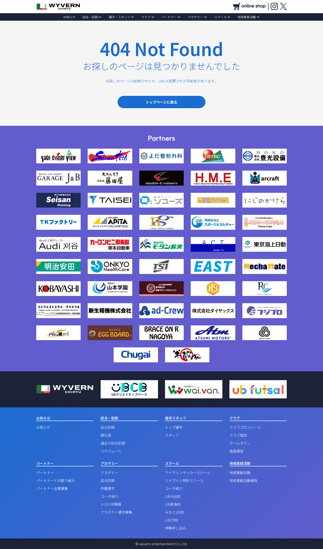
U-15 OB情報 (111, 504)
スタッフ (172, 435)
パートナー (169, 17)
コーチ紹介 (109, 496)
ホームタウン (239, 443)
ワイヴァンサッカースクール (187, 472)
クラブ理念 (238, 435)
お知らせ (69, 17)
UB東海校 (173, 504)
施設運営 (236, 451)
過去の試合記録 (113, 443)
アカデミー (195, 17)
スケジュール (111, 451)
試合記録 (108, 427)
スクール (220, 17)
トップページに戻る (161, 102)
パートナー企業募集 (52, 488)
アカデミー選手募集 (116, 512)
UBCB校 (171, 520)
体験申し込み (175, 528)
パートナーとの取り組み (55, 480)
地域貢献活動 (247, 17)
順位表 (106, 435)
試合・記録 (90, 17)
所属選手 (108, 488)
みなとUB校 (174, 512)
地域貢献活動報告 (243, 480)
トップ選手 (174, 427)
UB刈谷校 (173, 496)
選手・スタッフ (119, 17)
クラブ (146, 17)
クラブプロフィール (245, 427)
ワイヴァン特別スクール (184, 480)
